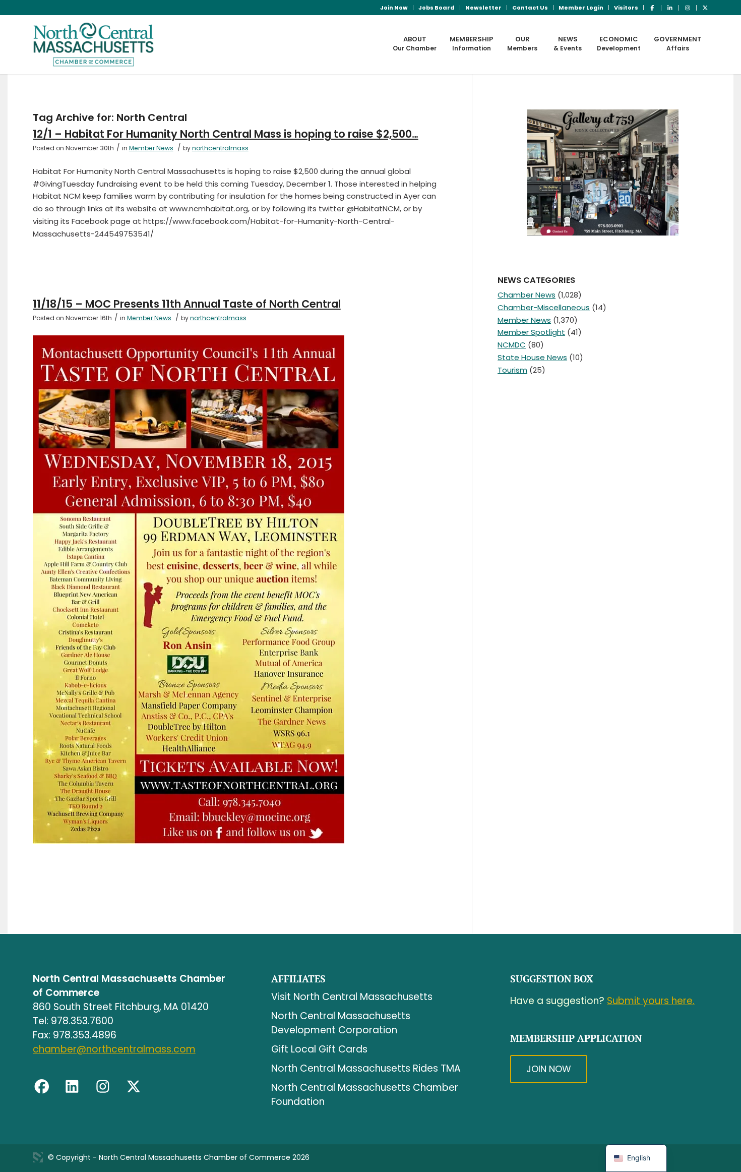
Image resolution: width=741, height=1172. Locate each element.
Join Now (394, 8)
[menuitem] (394, 7)
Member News (151, 148)
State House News (532, 357)
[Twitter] (134, 1087)
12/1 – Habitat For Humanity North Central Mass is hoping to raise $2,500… (225, 134)
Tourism (512, 370)
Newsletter (483, 8)
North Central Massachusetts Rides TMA (366, 1068)
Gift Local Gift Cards (319, 1049)
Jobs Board (436, 8)
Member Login (581, 8)
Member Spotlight (531, 332)
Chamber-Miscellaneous (544, 307)
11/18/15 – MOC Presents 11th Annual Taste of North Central (187, 304)
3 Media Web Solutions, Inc (38, 1157)
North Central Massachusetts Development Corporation (340, 1023)
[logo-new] (93, 44)
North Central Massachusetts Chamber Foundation (364, 1094)
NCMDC (512, 344)
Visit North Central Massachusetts (352, 997)
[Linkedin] (72, 1087)
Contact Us (530, 8)
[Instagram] (103, 1087)
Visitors (626, 8)
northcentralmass (220, 148)
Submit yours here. (651, 1001)
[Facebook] (42, 1087)
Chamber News (526, 294)
